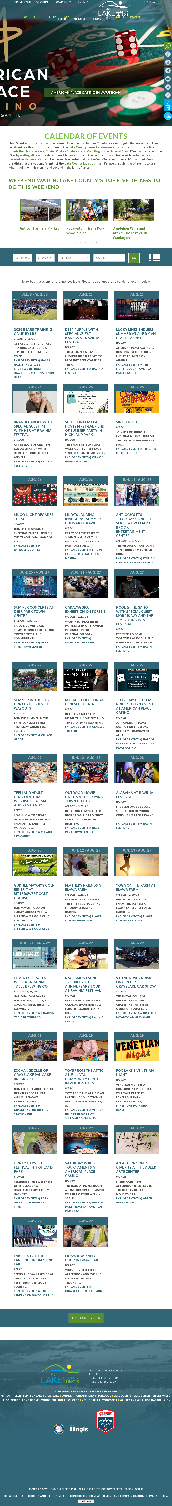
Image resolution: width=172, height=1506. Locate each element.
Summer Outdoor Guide (31, 2)
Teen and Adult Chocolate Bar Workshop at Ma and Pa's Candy (30, 799)
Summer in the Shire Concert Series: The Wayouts (33, 704)
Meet (120, 17)
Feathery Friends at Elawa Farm (84, 887)
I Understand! (86, 1501)
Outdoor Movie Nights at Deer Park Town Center (84, 797)
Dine (37, 17)
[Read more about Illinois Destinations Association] (105, 1435)
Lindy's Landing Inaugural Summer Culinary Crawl (83, 519)
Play (24, 17)
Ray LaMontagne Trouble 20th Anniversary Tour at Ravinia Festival (83, 984)
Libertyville (161, 1395)
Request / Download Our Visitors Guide (54, 1489)
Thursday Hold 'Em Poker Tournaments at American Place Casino (136, 706)
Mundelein (48, 1400)
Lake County (122, 1395)
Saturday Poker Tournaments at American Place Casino (81, 1169)
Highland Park (84, 1395)
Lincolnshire (11, 1400)
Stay (65, 17)
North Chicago (69, 1400)
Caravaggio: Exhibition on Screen (85, 609)
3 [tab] (86, 242)
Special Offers (134, 1489)
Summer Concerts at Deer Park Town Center (34, 611)
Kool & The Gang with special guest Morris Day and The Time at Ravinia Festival (134, 615)
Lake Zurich (142, 1395)
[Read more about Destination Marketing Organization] (59, 1435)
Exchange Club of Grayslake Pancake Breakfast (32, 1074)
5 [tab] (96, 242)
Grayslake (52, 1395)
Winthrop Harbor (149, 1400)
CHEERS (86, 98)
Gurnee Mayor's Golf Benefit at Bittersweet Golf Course (34, 891)
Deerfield (21, 1395)
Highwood (104, 1395)
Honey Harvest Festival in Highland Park (33, 1167)
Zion (167, 1400)
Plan (107, 17)
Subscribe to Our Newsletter (103, 1489)
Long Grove (30, 1400)
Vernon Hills (91, 1400)
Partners (137, 17)
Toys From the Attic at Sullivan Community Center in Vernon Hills (84, 1076)
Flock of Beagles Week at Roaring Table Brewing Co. (31, 982)
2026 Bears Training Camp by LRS (33, 331)
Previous (13, 213)
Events (83, 2)
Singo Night (127, 422)
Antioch (6, 1395)
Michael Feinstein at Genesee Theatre (84, 702)
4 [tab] (91, 242)
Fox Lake (36, 1395)
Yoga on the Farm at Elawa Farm (136, 887)
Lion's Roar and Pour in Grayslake (82, 1258)
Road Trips (63, 2)
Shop (52, 17)
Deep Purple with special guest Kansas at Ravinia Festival (82, 335)
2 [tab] (81, 242)
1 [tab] (76, 242)
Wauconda (110, 1400)
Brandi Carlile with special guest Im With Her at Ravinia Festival (33, 428)
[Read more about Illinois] (78, 1435)
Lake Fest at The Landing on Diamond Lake (34, 1260)
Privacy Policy (156, 1496)
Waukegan (127, 1400)
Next (158, 213)
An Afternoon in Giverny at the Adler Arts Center (136, 1167)
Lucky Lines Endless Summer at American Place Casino (136, 333)
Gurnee (66, 1395)
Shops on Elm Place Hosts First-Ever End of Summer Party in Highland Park (84, 428)
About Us (80, 18)
